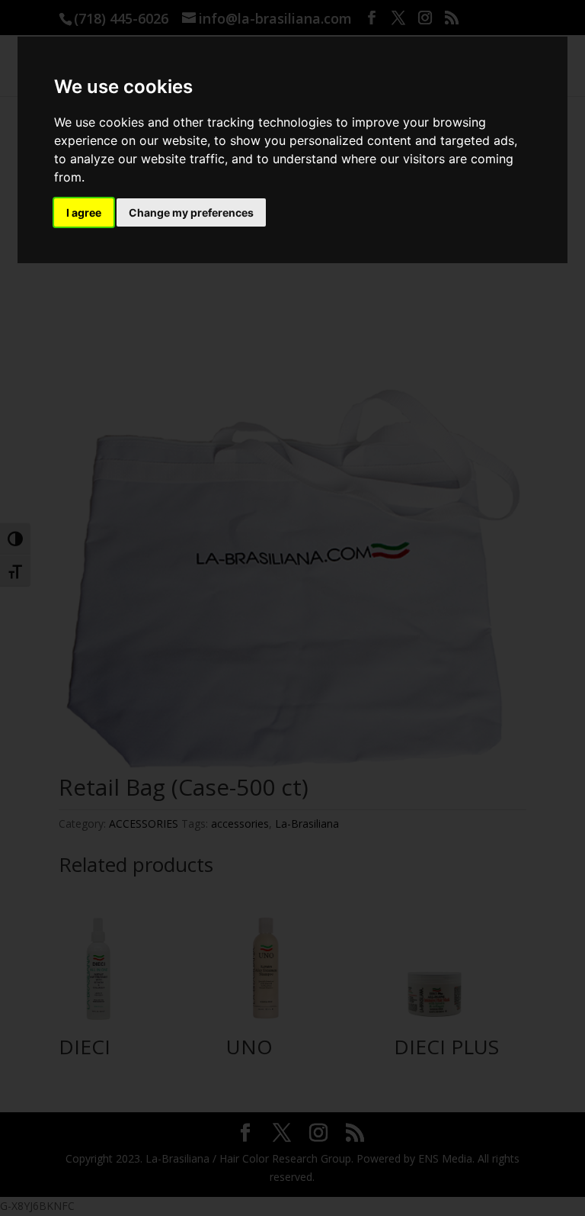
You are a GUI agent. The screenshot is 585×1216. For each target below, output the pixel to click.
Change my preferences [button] (191, 212)
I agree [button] (83, 212)
